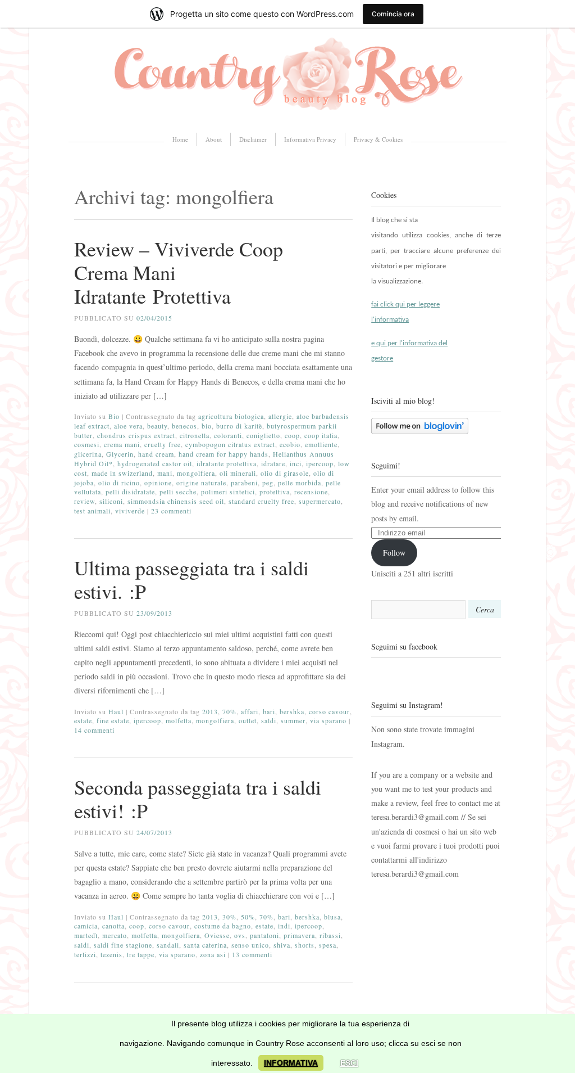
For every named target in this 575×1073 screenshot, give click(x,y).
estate (83, 720)
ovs (239, 935)
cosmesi (86, 444)
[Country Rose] (287, 114)
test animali (92, 510)
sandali (168, 944)
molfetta (178, 720)
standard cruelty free (261, 501)
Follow (394, 552)
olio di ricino (119, 482)
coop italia (320, 435)
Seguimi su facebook (404, 646)
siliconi (111, 501)
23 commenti (171, 510)
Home (180, 139)
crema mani (122, 444)
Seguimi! (385, 465)
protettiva (274, 491)
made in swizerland (122, 472)
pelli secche (178, 491)
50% (248, 916)
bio (207, 425)
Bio (114, 416)
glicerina (88, 453)
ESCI (349, 1062)
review (84, 501)
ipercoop (320, 463)
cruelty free (162, 444)
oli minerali (238, 472)
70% (229, 711)
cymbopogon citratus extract (230, 444)
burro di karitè (239, 425)
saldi (268, 720)
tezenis (111, 954)
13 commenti (252, 954)
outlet (248, 720)
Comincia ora (393, 14)
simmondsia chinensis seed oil (175, 501)
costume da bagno (222, 925)
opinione (158, 482)
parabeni (244, 482)
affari (249, 711)
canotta (113, 925)
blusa (332, 916)
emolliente (321, 444)
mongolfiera (196, 472)
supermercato (320, 501)
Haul (116, 711)
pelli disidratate (130, 491)
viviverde (130, 510)
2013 (210, 711)
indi (284, 925)
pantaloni (264, 935)
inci (296, 463)
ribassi (330, 935)
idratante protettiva (227, 463)
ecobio (290, 444)
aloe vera (128, 425)
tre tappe (140, 954)
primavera (299, 935)
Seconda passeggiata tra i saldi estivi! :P (197, 798)
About (214, 139)
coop (292, 435)
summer (293, 720)
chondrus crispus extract (136, 435)
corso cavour (329, 711)
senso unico (250, 944)
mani (164, 472)
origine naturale (201, 482)
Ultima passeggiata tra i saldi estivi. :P (191, 579)
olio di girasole (285, 472)
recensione (311, 491)
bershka (292, 711)
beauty (157, 425)
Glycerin (120, 453)
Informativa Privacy (310, 139)
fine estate (113, 720)
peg (267, 482)
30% (229, 916)
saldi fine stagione (123, 944)
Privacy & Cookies (378, 139)
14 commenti (94, 729)
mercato (114, 935)
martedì (86, 935)
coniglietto (263, 435)
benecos (184, 425)
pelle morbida (299, 482)
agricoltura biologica (231, 416)
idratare (273, 463)
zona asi (213, 954)
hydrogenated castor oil (154, 463)
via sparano (328, 720)
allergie (280, 416)
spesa (327, 944)
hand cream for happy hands (223, 453)
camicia (86, 925)
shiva (281, 944)
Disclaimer (253, 139)
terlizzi (85, 954)
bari (269, 711)
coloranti (228, 435)
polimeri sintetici (228, 491)
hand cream (156, 453)
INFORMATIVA (291, 1062)
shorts (304, 944)
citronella (194, 435)
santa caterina (205, 944)
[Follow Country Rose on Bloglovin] (419, 431)
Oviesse (217, 935)
